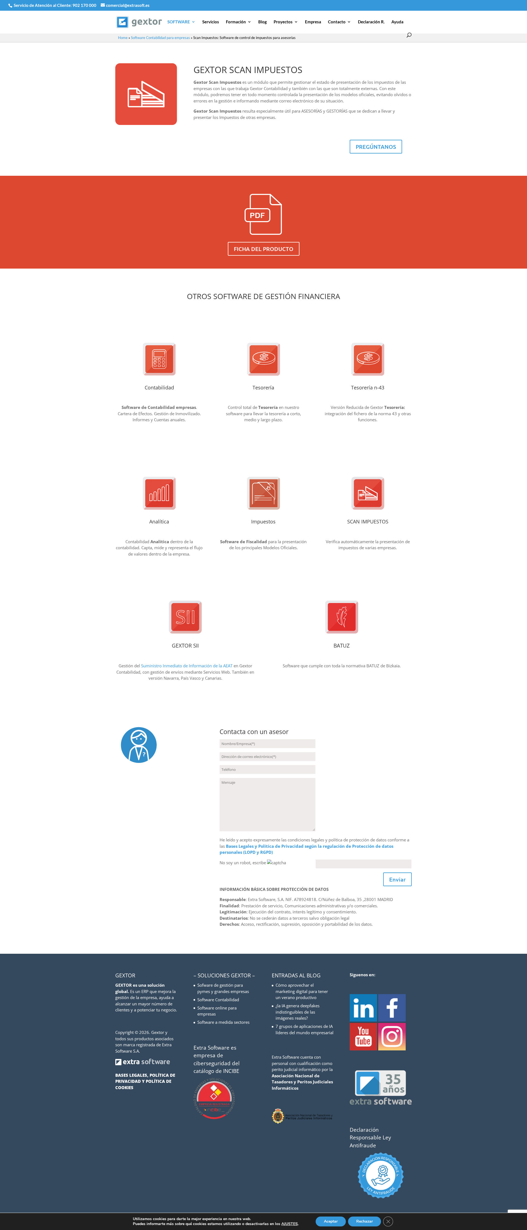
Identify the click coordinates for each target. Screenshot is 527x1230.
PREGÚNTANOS (376, 146)
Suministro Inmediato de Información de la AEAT (186, 665)
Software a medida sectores (223, 1022)
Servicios (210, 22)
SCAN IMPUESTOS (367, 521)
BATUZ (341, 645)
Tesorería (263, 387)
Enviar (397, 879)
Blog (262, 22)
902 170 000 (84, 5)
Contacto (337, 22)
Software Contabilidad (218, 999)
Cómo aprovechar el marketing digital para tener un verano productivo (302, 991)
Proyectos (283, 22)
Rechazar (364, 1221)
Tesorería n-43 (367, 387)
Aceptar (331, 1221)
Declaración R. (371, 22)
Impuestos (263, 521)
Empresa (313, 22)
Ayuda (397, 22)
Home (123, 37)
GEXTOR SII (185, 645)
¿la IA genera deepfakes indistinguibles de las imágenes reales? (297, 1012)
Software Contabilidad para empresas (160, 37)
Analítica (159, 521)
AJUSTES (289, 1223)
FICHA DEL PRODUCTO (263, 248)
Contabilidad (159, 387)
